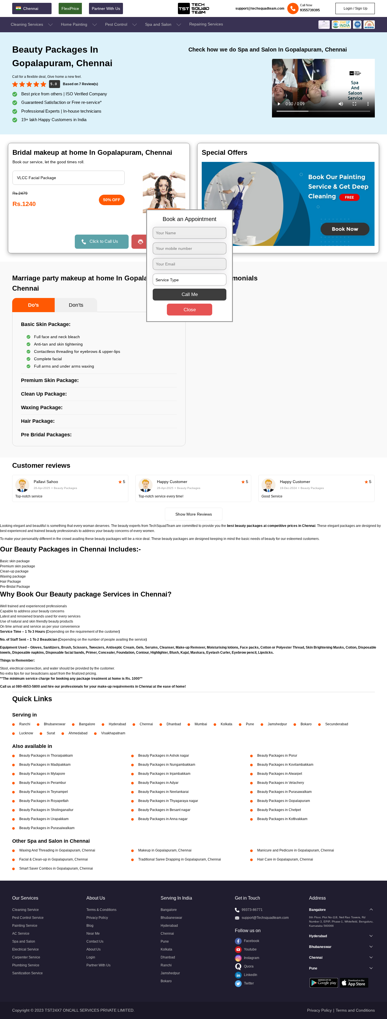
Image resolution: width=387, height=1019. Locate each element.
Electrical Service (25, 949)
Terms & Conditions (101, 910)
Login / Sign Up (355, 8)
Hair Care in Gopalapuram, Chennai (285, 859)
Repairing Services (206, 24)
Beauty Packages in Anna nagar (163, 819)
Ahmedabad (78, 733)
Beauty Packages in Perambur (42, 783)
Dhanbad (174, 724)
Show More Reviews (193, 514)
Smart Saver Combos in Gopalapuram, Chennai (56, 868)
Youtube (250, 949)
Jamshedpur (277, 724)
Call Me (190, 294)
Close (190, 309)
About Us (93, 949)
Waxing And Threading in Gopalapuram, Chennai (57, 850)
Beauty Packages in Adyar (158, 783)
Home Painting (74, 24)
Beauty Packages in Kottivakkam (282, 819)
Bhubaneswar (54, 724)
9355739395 (310, 10)
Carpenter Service (26, 957)
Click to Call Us (104, 241)
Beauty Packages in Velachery (280, 783)
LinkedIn (250, 975)
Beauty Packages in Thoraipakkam (46, 756)
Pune (250, 724)
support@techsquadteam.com (259, 8)
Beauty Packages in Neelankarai (163, 792)
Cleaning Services (27, 24)
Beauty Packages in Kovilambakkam (285, 765)
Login (90, 957)
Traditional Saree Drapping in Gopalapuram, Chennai (179, 859)
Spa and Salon (159, 24)
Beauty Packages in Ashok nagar (163, 756)
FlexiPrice (70, 8)
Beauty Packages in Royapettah (44, 801)
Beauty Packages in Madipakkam (45, 765)
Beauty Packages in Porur (277, 756)
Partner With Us (106, 8)
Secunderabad (336, 724)
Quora (248, 966)
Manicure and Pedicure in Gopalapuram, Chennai (295, 850)
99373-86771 (252, 910)
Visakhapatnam (113, 733)
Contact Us (94, 941)
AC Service (20, 934)
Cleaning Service (25, 910)
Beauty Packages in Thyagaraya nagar (168, 801)
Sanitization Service (27, 973)
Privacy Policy (97, 918)
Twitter (248, 983)
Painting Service (24, 926)
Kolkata (226, 724)
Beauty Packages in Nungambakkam (166, 765)
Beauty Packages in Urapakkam (44, 819)
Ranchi (24, 724)
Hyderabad (117, 724)
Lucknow (26, 733)
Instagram (251, 958)
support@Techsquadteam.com (265, 918)
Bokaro (306, 724)
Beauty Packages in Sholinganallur (46, 810)
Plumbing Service (25, 965)
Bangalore (87, 724)
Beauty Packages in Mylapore (42, 774)
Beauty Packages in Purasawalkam (284, 792)
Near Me (93, 934)
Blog (89, 926)
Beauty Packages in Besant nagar (164, 810)
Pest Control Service (28, 918)
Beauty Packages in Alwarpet (279, 774)
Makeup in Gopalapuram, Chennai (165, 850)
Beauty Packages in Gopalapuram (283, 801)
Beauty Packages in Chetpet (279, 810)
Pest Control (116, 24)
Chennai (146, 724)
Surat (51, 733)
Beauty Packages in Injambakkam (164, 774)
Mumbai (201, 724)
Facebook (251, 941)
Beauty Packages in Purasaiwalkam (47, 828)
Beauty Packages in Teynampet (43, 792)
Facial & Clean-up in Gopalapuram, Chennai (53, 859)
